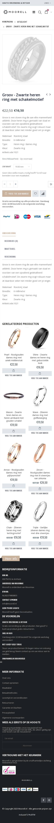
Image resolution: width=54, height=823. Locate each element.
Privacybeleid (8, 712)
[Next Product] (50, 94)
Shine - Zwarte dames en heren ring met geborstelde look (40, 359)
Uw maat (6, 166)
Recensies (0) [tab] (11, 240)
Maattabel (7, 687)
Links (46, 3)
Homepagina (7, 21)
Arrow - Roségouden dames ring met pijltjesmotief (14, 472)
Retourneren (8, 702)
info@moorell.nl (9, 603)
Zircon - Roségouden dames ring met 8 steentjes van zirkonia (40, 474)
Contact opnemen (10, 683)
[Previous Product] (46, 94)
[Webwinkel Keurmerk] (9, 770)
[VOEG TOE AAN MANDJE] (14, 370)
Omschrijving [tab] (9, 233)
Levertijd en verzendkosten (14, 697)
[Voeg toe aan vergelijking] (43, 193)
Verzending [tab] (10, 256)
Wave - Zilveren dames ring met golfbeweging (40, 415)
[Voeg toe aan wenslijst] (35, 193)
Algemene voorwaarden (13, 717)
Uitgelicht (22, 21)
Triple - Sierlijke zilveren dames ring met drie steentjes (40, 530)
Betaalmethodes (9, 692)
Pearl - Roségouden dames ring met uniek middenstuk (14, 357)
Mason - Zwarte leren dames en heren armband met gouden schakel (14, 416)
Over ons (6, 678)
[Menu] (34, 12)
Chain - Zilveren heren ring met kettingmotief (13, 530)
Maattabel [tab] (9, 248)
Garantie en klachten (11, 707)
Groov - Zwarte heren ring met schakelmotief (23, 97)
